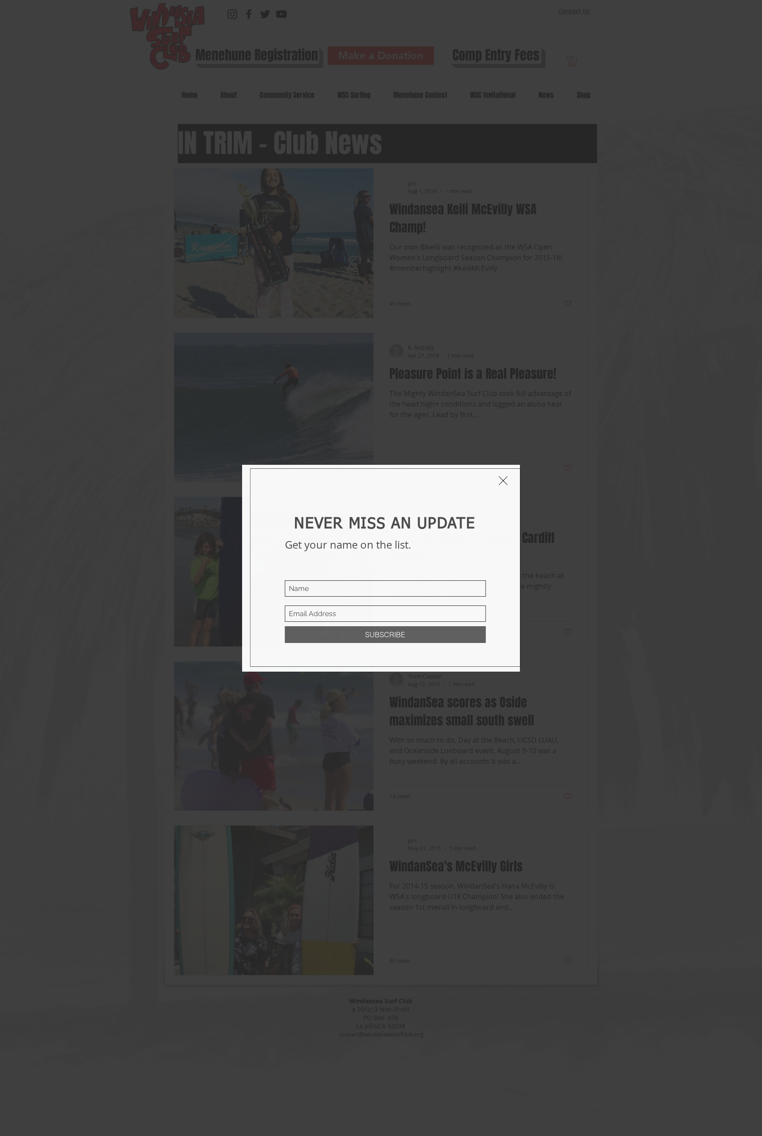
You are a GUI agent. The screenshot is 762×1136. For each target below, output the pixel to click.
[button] (503, 480)
